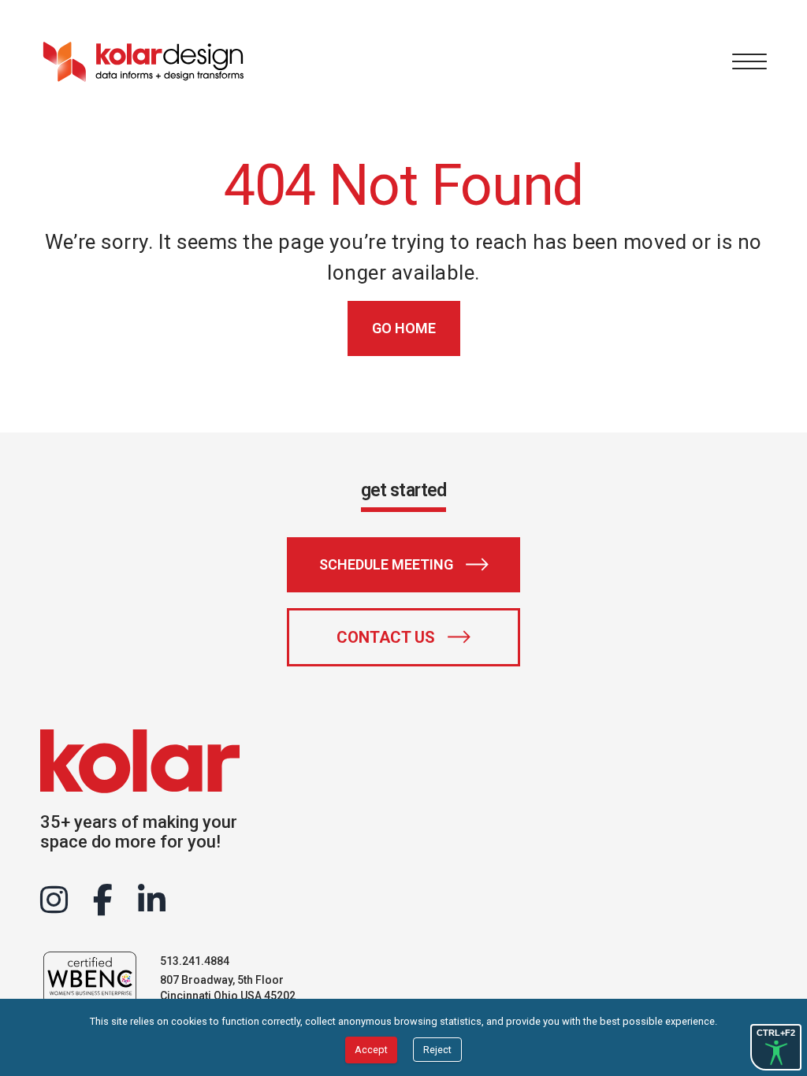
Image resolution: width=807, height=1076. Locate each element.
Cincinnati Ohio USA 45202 (228, 995)
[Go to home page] (142, 61)
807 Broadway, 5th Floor (222, 980)
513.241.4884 (194, 961)
